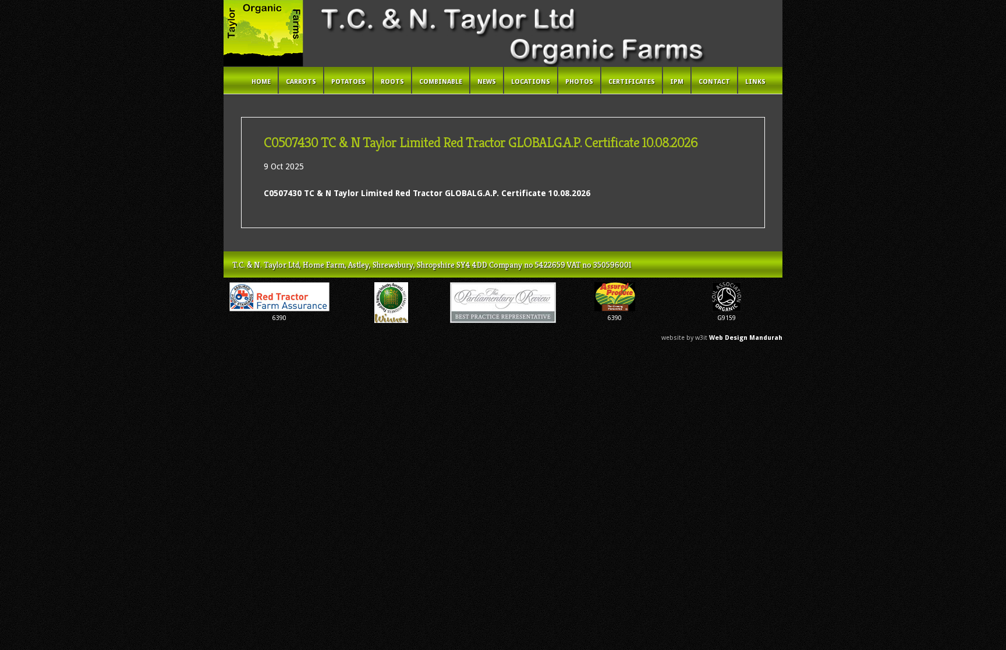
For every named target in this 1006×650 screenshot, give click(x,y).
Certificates (631, 82)
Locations (530, 82)
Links (755, 82)
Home (261, 82)
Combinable (440, 82)
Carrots (301, 82)
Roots (392, 82)
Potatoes (348, 82)
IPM (676, 82)
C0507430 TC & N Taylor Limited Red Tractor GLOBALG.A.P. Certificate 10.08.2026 (427, 193)
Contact (714, 82)
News (486, 82)
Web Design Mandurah (745, 338)
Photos (579, 82)
